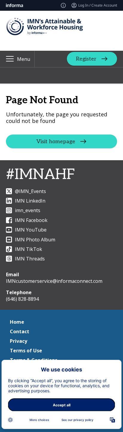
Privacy (18, 341)
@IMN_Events (30, 191)
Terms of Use (26, 350)
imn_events (27, 210)
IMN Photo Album (35, 239)
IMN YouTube (31, 229)
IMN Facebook (31, 220)
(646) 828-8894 (22, 299)
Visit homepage (55, 141)
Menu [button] (23, 59)
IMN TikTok (28, 249)
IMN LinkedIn (30, 201)
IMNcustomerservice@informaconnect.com (54, 281)
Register (86, 59)
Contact (19, 331)
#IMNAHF (40, 174)
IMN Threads (30, 258)
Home (17, 322)
